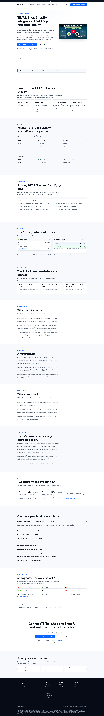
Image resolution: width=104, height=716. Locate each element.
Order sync (47, 688)
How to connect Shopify (23, 670)
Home (18, 9)
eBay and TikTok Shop (25, 587)
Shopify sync (29, 607)
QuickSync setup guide (22, 667)
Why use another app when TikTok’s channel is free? (30, 538)
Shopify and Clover (25, 590)
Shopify (60, 684)
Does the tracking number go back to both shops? (30, 549)
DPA (73, 706)
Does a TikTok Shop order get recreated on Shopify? (30, 553)
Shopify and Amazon (49, 587)
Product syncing (46, 607)
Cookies (68, 706)
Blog (56, 4)
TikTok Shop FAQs (68, 667)
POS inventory (47, 693)
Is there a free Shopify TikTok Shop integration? (29, 534)
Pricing (49, 4)
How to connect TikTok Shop (47, 667)
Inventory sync (47, 684)
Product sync (47, 686)
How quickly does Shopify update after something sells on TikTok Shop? (35, 521)
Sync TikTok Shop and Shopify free (27, 44)
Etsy (60, 688)
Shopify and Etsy (48, 594)
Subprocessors (80, 706)
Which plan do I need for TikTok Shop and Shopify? (30, 560)
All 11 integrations (62, 691)
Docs (53, 4)
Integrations (44, 4)
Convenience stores (48, 695)
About (75, 684)
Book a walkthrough (62, 636)
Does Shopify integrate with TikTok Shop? (28, 530)
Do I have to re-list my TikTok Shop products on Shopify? (31, 542)
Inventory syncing (37, 607)
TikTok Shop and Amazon (73, 587)
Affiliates (75, 689)
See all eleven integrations (22, 596)
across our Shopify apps (41, 58)
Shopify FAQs (44, 670)
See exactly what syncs (45, 44)
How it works (32, 4)
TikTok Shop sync (21, 607)
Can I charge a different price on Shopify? (28, 545)
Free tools (46, 700)
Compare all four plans (71, 498)
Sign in (66, 4)
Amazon (61, 686)
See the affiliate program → (66, 1)
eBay (60, 689)
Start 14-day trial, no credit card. (78, 4)
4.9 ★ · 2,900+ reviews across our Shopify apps (26, 688)
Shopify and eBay (71, 590)
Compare (46, 691)
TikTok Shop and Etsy (49, 590)
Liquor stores (47, 697)
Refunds (85, 706)
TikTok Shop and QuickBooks (27, 594)
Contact (75, 691)
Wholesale (47, 699)
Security (76, 706)
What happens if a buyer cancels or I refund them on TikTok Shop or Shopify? (36, 556)
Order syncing (54, 607)
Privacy (64, 706)
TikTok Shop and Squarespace (74, 594)
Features (38, 4)
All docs (66, 670)
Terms (71, 706)
